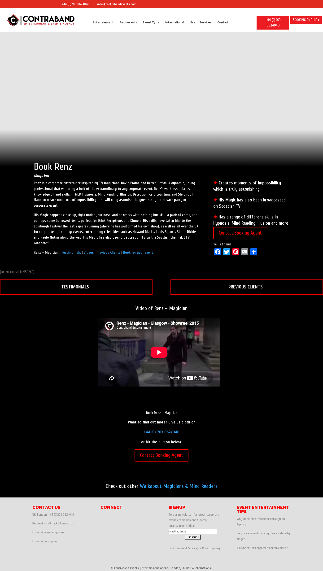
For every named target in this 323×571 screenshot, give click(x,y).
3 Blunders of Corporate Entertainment (262, 548)
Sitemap (193, 548)
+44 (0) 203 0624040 (161, 432)
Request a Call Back (44, 523)
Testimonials (71, 252)
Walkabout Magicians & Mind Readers (179, 486)
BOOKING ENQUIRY (306, 20)
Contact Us (67, 523)
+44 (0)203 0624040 (76, 4)
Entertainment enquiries (48, 532)
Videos (89, 252)
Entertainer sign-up (45, 541)
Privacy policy (211, 548)
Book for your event (138, 252)
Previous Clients (108, 252)
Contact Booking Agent (240, 233)
